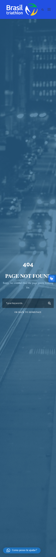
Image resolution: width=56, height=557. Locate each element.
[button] (22, 550)
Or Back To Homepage (28, 312)
